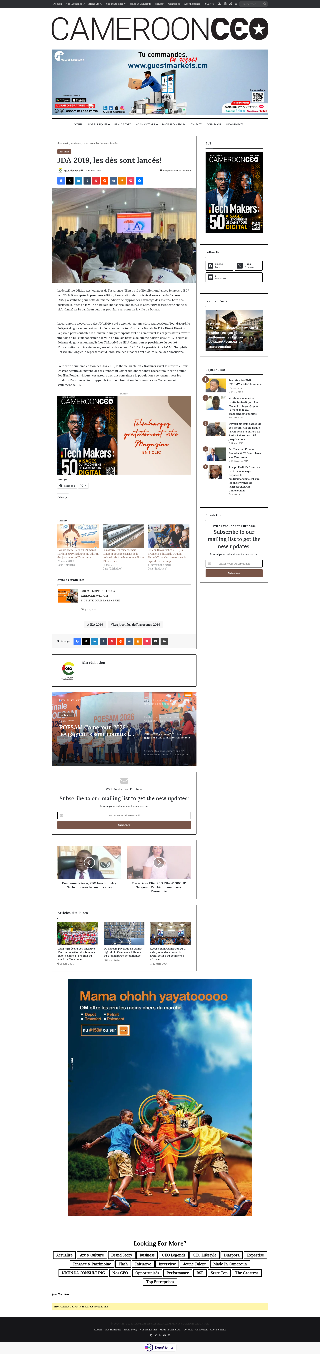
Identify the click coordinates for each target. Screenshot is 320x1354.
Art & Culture (92, 1255)
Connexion (174, 3)
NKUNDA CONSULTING (83, 1273)
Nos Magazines (114, 3)
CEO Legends (173, 1255)
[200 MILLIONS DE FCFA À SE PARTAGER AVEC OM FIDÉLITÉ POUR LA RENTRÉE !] (68, 596)
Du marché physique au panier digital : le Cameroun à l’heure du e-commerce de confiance (123, 952)
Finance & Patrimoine (92, 1264)
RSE (200, 1273)
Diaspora (232, 1255)
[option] (124, 729)
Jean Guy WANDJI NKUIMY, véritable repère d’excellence (245, 384)
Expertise (255, 1255)
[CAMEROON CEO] (160, 28)
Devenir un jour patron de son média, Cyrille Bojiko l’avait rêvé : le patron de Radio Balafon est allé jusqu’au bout (245, 431)
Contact (159, 3)
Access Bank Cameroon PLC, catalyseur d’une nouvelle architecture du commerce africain (168, 954)
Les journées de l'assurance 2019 (136, 624)
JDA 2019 (96, 624)
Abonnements (192, 3)
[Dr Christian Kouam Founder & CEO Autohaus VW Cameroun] (216, 454)
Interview (167, 1264)
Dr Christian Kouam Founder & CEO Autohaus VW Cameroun (245, 453)
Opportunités (147, 1273)
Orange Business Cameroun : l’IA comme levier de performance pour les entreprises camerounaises (97, 730)
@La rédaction (72, 170)
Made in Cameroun (140, 3)
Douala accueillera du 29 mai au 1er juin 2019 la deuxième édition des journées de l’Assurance (78, 553)
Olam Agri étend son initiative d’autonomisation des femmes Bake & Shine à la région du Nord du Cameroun (76, 954)
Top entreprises (160, 1282)
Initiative (143, 1264)
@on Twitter (60, 1294)
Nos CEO (120, 1273)
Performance (177, 1273)
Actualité (66, 714)
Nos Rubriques (74, 3)
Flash (123, 1264)
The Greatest (246, 1273)
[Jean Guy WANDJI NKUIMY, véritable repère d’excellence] (216, 385)
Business (76, 143)
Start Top (219, 1273)
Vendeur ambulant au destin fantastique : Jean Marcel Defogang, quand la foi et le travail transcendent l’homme (244, 406)
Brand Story (95, 3)
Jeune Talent (194, 1264)
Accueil (58, 3)
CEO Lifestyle (204, 1255)
